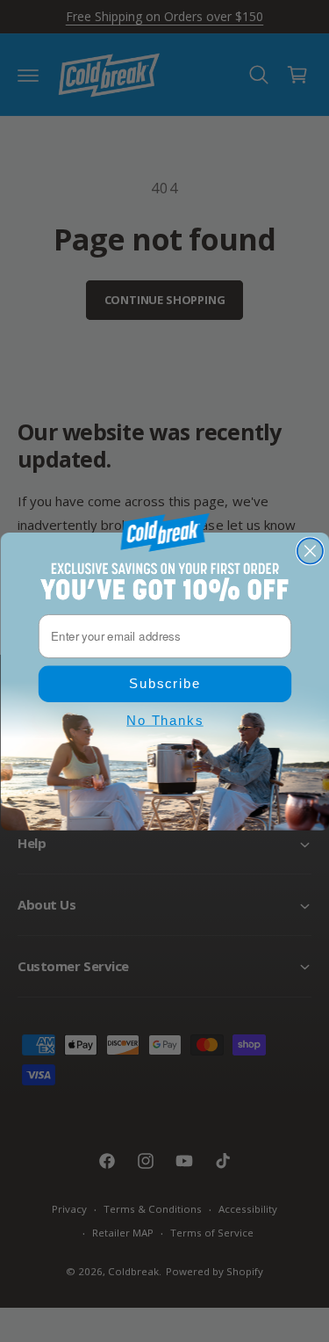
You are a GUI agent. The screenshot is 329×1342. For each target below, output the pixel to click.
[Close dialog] (309, 550)
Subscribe (165, 683)
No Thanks (165, 720)
